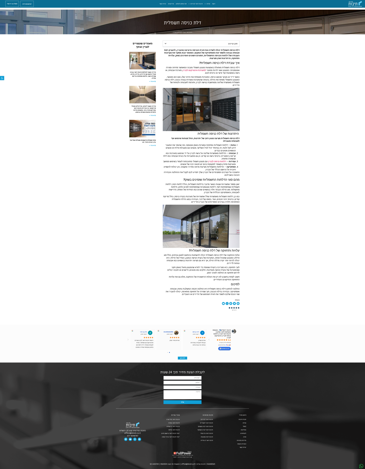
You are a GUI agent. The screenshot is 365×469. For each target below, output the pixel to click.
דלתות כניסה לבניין (217, 161)
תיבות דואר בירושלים (173, 426)
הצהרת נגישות (241, 444)
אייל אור (143, 332)
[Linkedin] (125, 439)
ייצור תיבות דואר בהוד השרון (171, 437)
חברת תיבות (242, 419)
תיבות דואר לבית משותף (205, 426)
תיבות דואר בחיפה (174, 430)
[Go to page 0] (169, 352)
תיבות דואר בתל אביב (173, 419)
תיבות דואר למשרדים (206, 423)
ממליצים (243, 430)
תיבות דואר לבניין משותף (205, 430)
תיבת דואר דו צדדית (207, 440)
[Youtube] (130, 439)
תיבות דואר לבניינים (196, 4)
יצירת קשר (162, 4)
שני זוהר (169, 332)
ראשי (213, 4)
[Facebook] (139, 439)
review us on (225, 348)
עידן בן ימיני (194, 332)
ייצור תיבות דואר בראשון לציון (170, 433)
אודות (208, 4)
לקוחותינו (243, 433)
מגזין (184, 32)
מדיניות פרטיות (241, 440)
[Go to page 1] (167, 352)
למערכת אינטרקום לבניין (194, 70)
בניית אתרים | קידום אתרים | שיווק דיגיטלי (182, 455)
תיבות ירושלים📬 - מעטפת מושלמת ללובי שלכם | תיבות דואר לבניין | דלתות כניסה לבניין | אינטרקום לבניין (222, 334)
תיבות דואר (189, 32)
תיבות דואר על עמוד (206, 433)
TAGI (244, 426)
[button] (2, 78)
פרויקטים (171, 4)
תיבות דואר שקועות (207, 437)
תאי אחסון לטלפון (181, 4)
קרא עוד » (152, 81)
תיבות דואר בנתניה (174, 423)
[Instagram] (135, 439)
